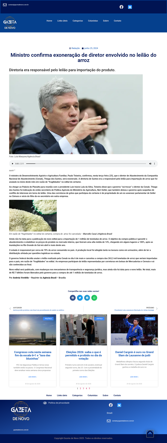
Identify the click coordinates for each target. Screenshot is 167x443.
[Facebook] (121, 7)
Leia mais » (32, 377)
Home (49, 21)
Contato (117, 21)
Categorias (78, 21)
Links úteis (62, 21)
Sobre (106, 21)
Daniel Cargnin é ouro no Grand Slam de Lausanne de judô (134, 354)
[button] (73, 298)
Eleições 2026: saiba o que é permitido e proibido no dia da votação (83, 355)
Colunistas (93, 21)
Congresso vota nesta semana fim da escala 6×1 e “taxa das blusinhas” (32, 355)
